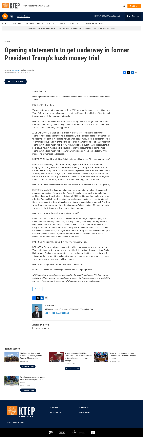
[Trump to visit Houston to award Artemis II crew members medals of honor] (101, 357)
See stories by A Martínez (57, 312)
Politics (7, 42)
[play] (5, 16)
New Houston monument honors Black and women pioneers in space (32, 379)
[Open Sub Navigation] (9, 23)
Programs (16, 23)
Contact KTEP (84, 408)
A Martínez (16, 70)
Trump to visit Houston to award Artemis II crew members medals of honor (122, 355)
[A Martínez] (37, 311)
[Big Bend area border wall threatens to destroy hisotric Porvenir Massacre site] (11, 357)
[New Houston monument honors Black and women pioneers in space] (11, 381)
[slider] (15, 16)
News (4, 23)
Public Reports (84, 413)
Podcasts (30, 23)
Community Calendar (93, 23)
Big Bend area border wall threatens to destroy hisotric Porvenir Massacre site (31, 355)
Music (40, 23)
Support (51, 23)
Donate (135, 6)
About (63, 23)
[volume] (12, 16)
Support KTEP (55, 408)
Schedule (74, 23)
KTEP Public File (55, 413)
